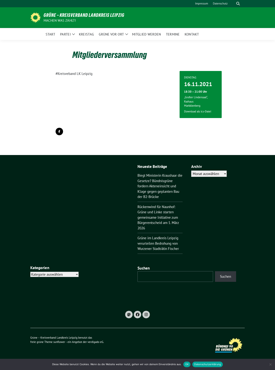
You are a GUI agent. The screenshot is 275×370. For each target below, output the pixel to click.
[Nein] (270, 364)
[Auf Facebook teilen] (59, 131)
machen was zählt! (60, 20)
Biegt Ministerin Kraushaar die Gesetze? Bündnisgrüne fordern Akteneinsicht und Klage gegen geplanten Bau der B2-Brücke (160, 186)
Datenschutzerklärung (207, 364)
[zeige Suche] (238, 3)
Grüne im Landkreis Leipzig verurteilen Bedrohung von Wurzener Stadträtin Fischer (158, 243)
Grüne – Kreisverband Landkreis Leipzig (84, 15)
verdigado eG (95, 342)
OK (187, 364)
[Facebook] (137, 314)
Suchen (144, 268)
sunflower (59, 342)
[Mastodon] (129, 314)
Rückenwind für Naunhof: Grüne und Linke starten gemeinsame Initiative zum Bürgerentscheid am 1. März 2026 (158, 217)
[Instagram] (146, 314)
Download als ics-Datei (197, 111)
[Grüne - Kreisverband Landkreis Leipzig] (35, 17)
